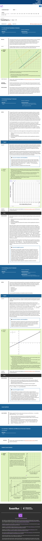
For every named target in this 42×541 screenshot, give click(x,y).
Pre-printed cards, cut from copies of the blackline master (31, 275)
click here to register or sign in (30, 79)
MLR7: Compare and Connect (26, 105)
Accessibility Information (23, 518)
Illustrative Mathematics (31, 529)
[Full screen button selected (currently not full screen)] (39, 203)
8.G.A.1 (3, 33)
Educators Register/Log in (37, 3)
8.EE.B (3, 104)
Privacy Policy (17, 518)
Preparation (4, 23)
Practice (14, 23)
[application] (25, 193)
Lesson (9, 23)
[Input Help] (39, 206)
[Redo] (39, 181)
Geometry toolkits (25, 33)
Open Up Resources (32, 526)
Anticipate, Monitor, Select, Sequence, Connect (29, 104)
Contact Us (39, 2)
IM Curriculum (38, 0)
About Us (39, 1)
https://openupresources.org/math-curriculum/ (22, 521)
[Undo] (37, 181)
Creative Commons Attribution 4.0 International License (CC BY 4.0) (29, 521)
